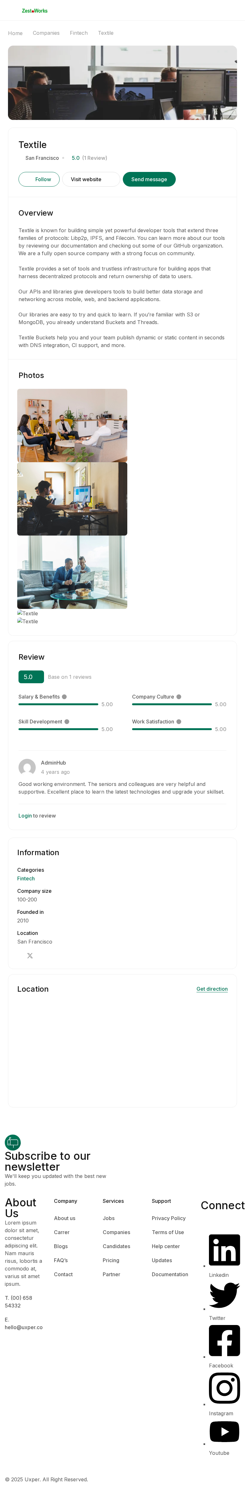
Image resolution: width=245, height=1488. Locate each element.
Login (25, 815)
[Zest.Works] (35, 10)
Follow (43, 179)
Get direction (212, 989)
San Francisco (42, 158)
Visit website (86, 179)
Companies (46, 33)
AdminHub (53, 762)
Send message (149, 179)
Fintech (79, 33)
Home (15, 33)
